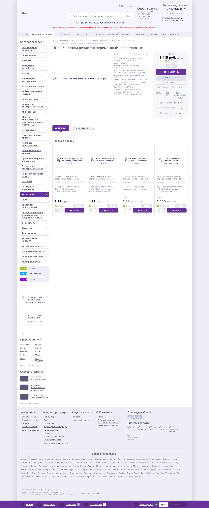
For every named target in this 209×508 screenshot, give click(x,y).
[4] (141, 54)
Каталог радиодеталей (42, 34)
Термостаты (29, 222)
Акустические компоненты (29, 48)
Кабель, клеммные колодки (32, 92)
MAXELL (38, 348)
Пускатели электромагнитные (32, 167)
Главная (24, 34)
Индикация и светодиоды (29, 79)
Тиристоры (28, 228)
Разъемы (27, 181)
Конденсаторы (30, 99)
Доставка (100, 34)
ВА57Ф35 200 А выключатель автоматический (34, 316)
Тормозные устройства (28, 66)
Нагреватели (29, 130)
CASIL (22, 348)
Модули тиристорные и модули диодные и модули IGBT (32, 121)
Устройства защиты (33, 246)
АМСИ (22, 358)
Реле (24, 199)
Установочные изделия (30, 239)
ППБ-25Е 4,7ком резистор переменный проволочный (135, 177)
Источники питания (33, 86)
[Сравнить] (57, 210)
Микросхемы (29, 111)
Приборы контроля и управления (33, 159)
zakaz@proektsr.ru (173, 18)
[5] (143, 54)
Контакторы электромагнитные (32, 105)
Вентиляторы (29, 55)
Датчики (27, 60)
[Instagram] (139, 417)
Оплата (88, 34)
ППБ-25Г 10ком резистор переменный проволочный (101, 177)
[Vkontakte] (135, 417)
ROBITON (24, 351)
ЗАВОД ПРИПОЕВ (39, 359)
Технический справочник (119, 34)
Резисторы (28, 194)
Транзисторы (29, 233)
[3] (139, 54)
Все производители (29, 365)
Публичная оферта (158, 34)
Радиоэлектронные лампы (32, 175)
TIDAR (37, 355)
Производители (63, 34)
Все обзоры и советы (29, 403)
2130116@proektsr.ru (174, 20)
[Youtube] (130, 417)
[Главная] (53, 40)
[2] (137, 54)
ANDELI (38, 344)
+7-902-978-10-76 (175, 9)
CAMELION (24, 344)
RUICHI (37, 351)
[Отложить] (61, 210)
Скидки (78, 34)
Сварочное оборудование (30, 206)
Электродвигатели (32, 256)
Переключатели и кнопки (31, 151)
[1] (134, 54)
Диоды (26, 73)
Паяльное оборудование (30, 144)
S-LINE (22, 355)
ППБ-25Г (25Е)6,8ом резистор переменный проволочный (169, 177)
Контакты (174, 34)
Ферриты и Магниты (33, 251)
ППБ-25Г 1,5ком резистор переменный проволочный (67, 177)
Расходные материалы (28, 188)
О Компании (140, 34)
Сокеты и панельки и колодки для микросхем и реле (32, 215)
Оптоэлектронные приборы (32, 136)
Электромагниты (31, 261)
